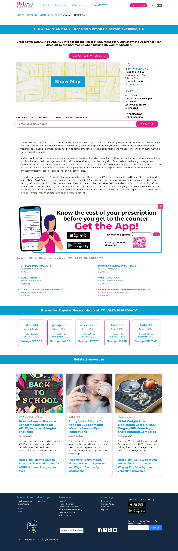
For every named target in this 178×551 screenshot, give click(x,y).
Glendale (56, 15)
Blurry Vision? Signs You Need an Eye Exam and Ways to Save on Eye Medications (86, 426)
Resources (60, 5)
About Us (105, 506)
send (156, 234)
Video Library (65, 515)
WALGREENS (28, 277)
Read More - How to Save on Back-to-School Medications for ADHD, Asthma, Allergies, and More (39, 465)
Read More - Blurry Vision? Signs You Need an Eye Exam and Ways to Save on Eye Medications (87, 465)
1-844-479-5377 (99, 5)
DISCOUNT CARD (138, 5)
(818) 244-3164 (140, 69)
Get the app (78, 5)
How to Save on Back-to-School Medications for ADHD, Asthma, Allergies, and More (38, 426)
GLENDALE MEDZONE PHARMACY (42, 289)
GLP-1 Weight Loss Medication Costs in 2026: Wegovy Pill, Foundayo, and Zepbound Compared (137, 426)
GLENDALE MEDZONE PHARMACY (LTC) (124, 289)
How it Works (23, 504)
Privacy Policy (107, 504)
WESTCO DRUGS (109, 277)
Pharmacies (31, 15)
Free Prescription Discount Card (31, 501)
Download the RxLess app (142, 499)
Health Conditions (67, 512)
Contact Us (106, 501)
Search (147, 124)
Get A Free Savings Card (89, 55)
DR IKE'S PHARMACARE (35, 265)
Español (104, 509)
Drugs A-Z (63, 501)
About (46, 5)
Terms (19, 512)
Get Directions (132, 84)
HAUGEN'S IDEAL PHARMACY (117, 265)
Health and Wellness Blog (70, 509)
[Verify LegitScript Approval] (33, 526)
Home (19, 15)
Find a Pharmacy (66, 504)
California (44, 15)
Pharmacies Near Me (68, 506)
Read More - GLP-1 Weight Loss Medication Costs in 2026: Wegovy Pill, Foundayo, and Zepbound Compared (137, 465)
